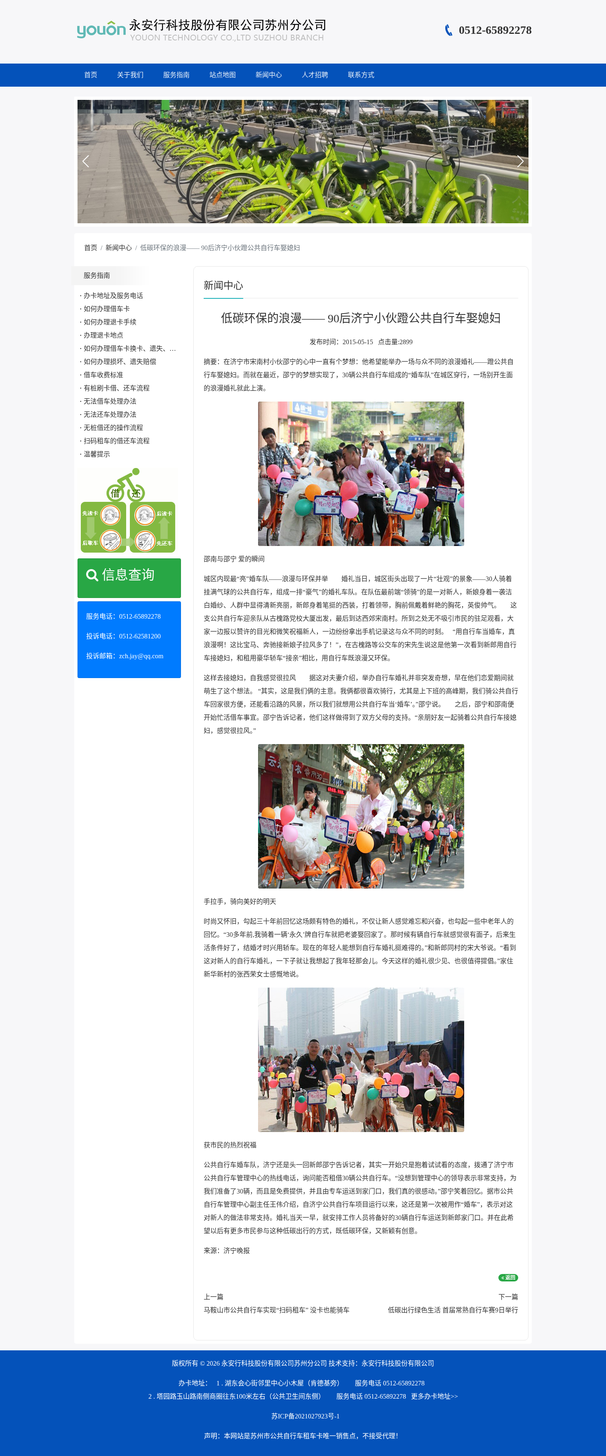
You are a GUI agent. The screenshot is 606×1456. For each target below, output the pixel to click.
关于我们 (130, 74)
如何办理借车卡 (107, 308)
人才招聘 (315, 74)
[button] (85, 161)
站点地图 (222, 74)
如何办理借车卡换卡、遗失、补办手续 (140, 348)
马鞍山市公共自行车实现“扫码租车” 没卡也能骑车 (277, 1310)
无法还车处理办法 (110, 414)
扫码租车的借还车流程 (117, 440)
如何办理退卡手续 (110, 322)
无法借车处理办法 (110, 401)
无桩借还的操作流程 (113, 427)
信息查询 (127, 574)
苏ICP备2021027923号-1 (305, 1416)
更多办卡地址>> (434, 1396)
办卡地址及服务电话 (113, 295)
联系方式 (361, 74)
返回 (509, 1278)
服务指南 (176, 74)
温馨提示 (97, 454)
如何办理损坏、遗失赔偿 (120, 361)
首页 (90, 74)
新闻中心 (269, 74)
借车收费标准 (103, 374)
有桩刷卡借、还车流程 (117, 388)
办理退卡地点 (103, 335)
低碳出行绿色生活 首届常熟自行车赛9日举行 (453, 1310)
